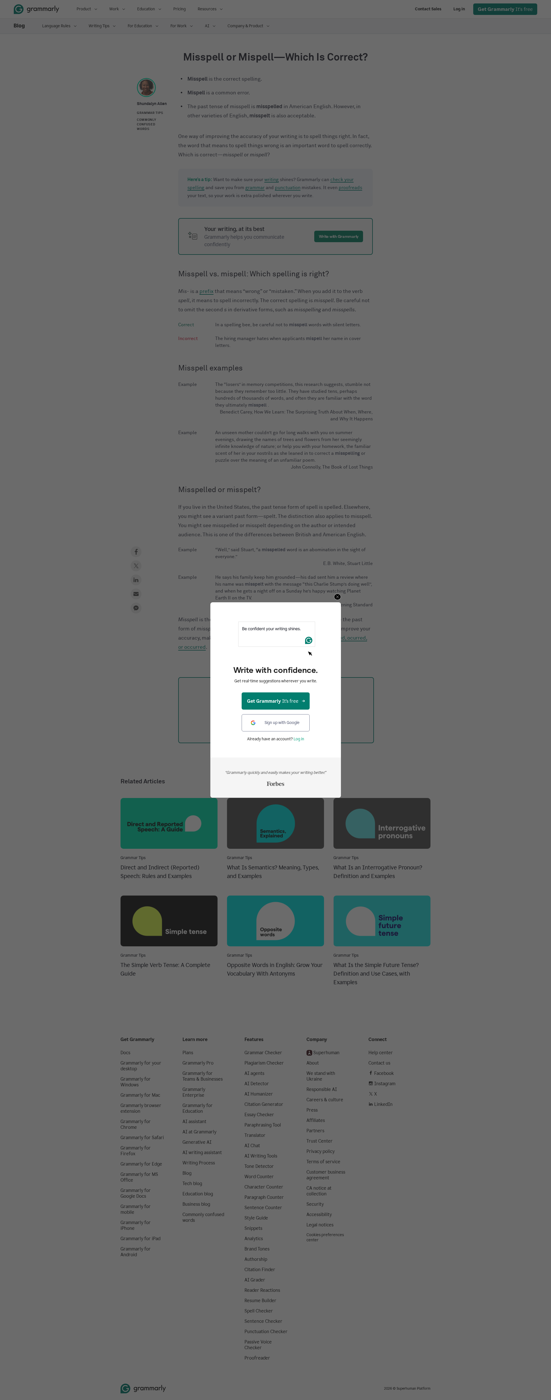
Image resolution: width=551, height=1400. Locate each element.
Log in (299, 739)
